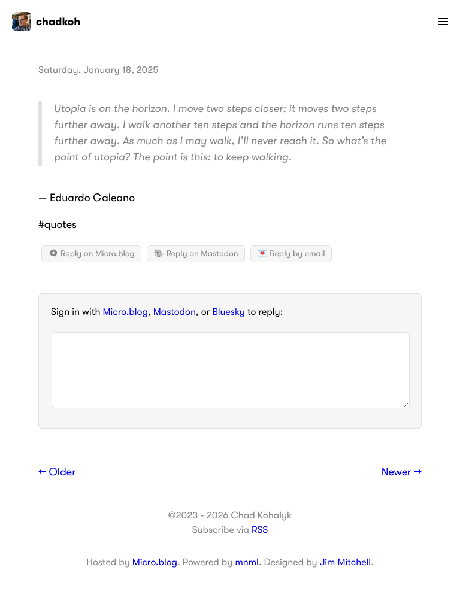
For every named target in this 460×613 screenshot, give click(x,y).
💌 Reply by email (291, 254)
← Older (57, 472)
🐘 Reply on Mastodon (195, 254)
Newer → (402, 472)
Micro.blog (125, 311)
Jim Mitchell (345, 562)
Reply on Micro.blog (97, 254)
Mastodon (174, 311)
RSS (260, 529)
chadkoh (58, 22)
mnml (246, 562)
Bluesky (228, 311)
